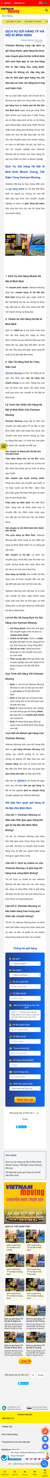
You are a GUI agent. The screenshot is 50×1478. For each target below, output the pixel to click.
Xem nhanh (11, 1155)
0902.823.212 (8, 1418)
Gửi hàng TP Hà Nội (33, 22)
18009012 (21, 780)
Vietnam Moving (13, 373)
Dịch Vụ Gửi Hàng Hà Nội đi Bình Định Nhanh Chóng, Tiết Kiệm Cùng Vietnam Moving (23, 1165)
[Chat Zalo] (45, 1439)
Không (25, 1119)
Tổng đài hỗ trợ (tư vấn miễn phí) (16, 1442)
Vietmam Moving (27, 40)
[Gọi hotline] (45, 1431)
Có (37, 1113)
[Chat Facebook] (45, 1446)
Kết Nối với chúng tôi (11, 1450)
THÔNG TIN (7, 1427)
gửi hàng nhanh (17, 189)
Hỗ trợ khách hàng (10, 1434)
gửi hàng (17, 691)
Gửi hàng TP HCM (13, 22)
